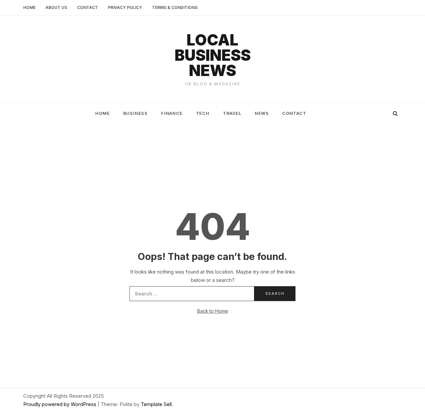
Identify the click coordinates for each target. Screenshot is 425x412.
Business (135, 113)
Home (29, 7)
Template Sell (156, 404)
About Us (56, 7)
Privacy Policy (125, 7)
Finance (172, 113)
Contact (87, 7)
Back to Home (212, 311)
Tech (203, 113)
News (262, 113)
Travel (232, 113)
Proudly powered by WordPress (60, 404)
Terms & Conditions (175, 7)
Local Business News (213, 55)
